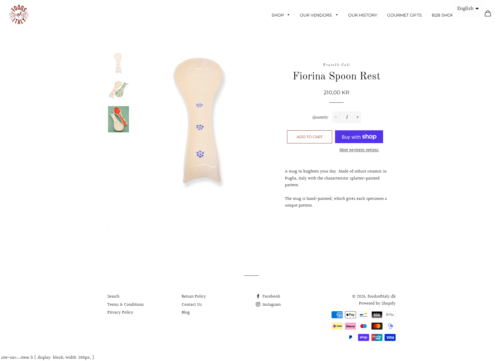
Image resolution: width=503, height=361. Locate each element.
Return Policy (194, 296)
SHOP (278, 15)
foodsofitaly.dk (382, 296)
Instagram (271, 304)
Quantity (320, 117)
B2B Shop (443, 15)
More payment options (359, 150)
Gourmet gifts (404, 15)
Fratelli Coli (336, 65)
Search (113, 296)
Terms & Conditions (125, 304)
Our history (362, 15)
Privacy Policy (120, 312)
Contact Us (192, 304)
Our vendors (316, 15)
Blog (186, 312)
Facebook (270, 296)
